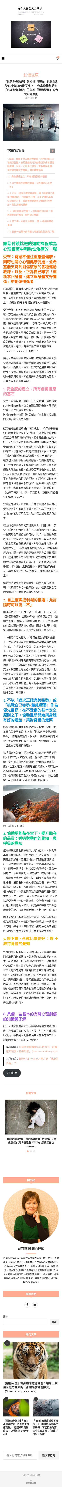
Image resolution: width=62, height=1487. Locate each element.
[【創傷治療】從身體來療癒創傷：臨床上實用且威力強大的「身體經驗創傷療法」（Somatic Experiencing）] (31, 1360)
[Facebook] (27, 1305)
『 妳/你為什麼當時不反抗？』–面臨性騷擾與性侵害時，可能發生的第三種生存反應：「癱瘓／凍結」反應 (45, 1427)
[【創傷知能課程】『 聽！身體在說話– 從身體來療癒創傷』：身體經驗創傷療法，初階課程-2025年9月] (16, 1407)
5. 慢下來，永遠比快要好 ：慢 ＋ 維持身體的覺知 (30, 223)
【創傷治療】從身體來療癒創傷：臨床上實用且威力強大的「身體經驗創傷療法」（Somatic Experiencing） (30, 1387)
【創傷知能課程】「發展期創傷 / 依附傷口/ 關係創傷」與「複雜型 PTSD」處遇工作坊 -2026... (31, 1142)
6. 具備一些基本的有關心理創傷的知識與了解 (32, 231)
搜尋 (5, 1316)
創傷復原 (31, 75)
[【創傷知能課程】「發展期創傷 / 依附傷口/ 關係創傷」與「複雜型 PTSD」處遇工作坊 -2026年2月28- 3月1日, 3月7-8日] (31, 1117)
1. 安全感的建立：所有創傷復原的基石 (28, 176)
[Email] (35, 1305)
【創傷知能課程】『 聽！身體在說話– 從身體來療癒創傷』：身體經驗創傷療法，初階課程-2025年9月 (16, 1427)
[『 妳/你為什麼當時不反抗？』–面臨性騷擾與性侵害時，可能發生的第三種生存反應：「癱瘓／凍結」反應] (46, 1407)
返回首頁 (12, 1072)
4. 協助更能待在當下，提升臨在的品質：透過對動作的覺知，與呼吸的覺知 (30, 213)
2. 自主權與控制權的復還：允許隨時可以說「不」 (29, 185)
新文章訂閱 (48, 1455)
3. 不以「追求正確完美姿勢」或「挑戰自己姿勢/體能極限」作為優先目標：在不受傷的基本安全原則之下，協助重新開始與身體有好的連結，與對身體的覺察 (30, 199)
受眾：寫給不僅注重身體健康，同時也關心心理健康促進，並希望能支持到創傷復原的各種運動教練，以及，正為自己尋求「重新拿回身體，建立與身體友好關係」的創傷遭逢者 (30, 164)
